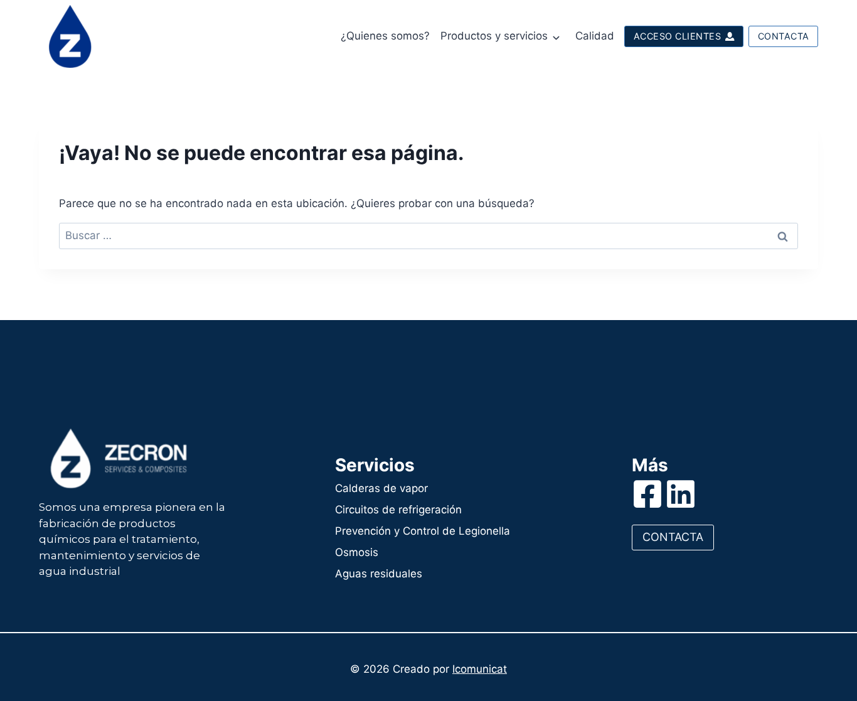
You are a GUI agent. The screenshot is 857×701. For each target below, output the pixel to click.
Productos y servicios (494, 35)
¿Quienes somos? (385, 35)
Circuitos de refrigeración (398, 509)
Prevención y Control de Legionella (422, 531)
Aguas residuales (378, 573)
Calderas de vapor (381, 488)
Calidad (594, 35)
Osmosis (356, 552)
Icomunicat (479, 669)
